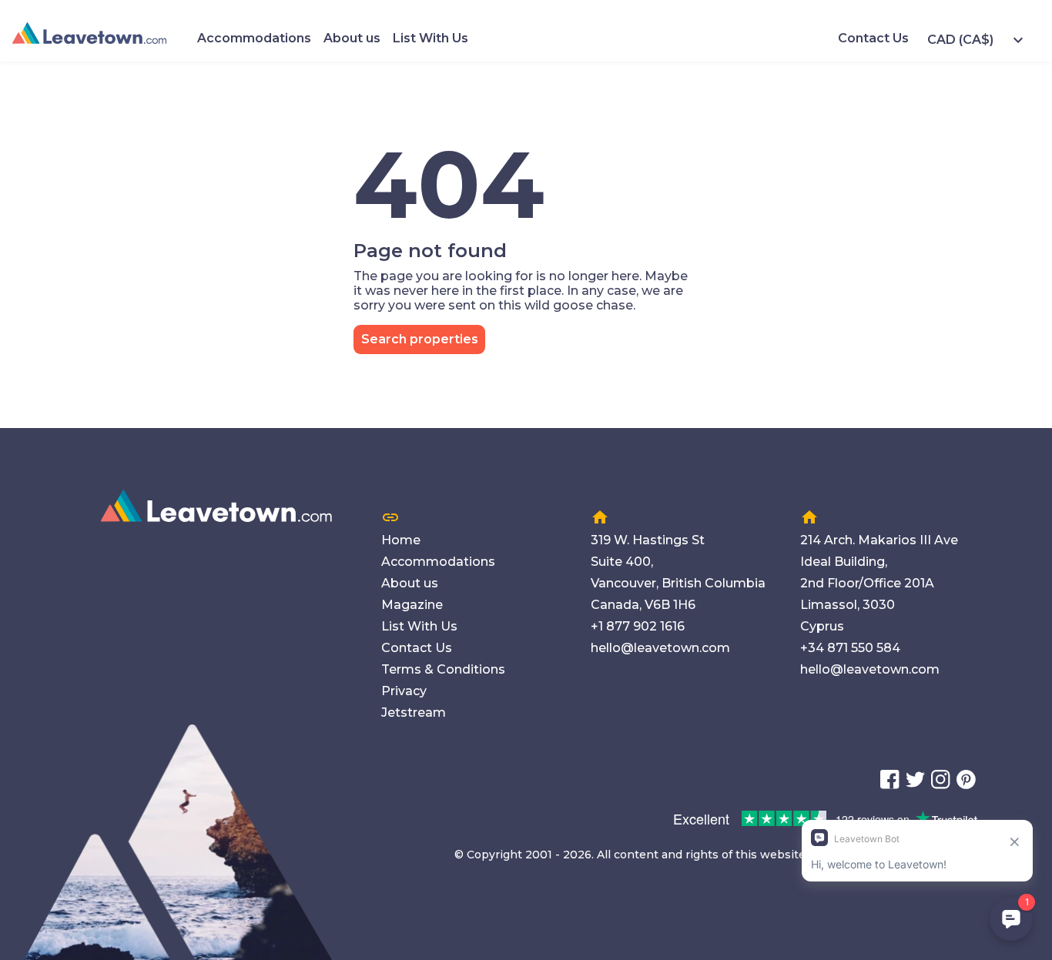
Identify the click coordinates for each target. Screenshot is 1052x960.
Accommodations (254, 38)
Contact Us (873, 38)
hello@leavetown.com (660, 648)
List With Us (430, 38)
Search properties (419, 339)
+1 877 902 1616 (638, 626)
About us (351, 38)
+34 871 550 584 (850, 648)
